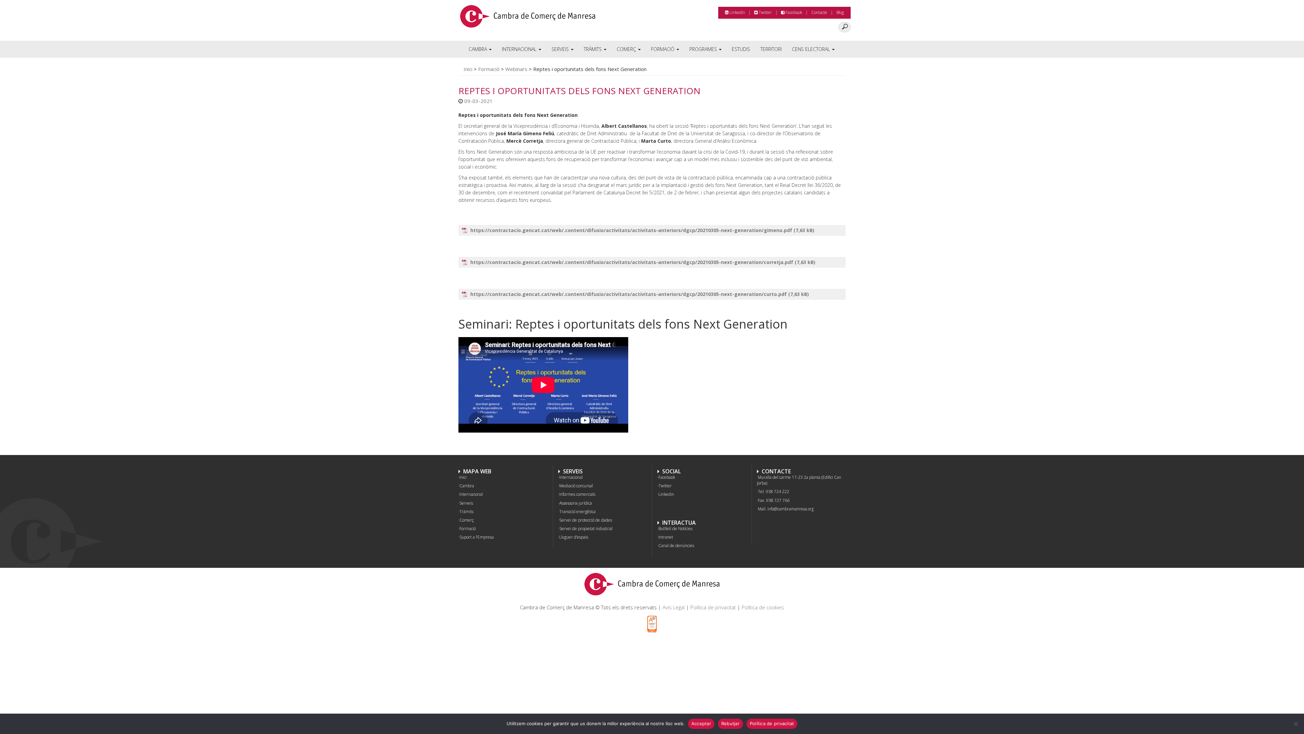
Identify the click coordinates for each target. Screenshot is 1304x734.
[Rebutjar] (1295, 723)
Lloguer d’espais (573, 537)
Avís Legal (674, 607)
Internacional (520, 49)
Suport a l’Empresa (476, 537)
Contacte (819, 12)
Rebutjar (730, 723)
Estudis (741, 49)
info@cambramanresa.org (790, 509)
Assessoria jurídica (575, 503)
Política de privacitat (713, 607)
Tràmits (593, 49)
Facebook (793, 12)
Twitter (765, 12)
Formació (663, 49)
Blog (840, 12)
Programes (703, 49)
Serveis (560, 49)
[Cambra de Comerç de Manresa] (527, 18)
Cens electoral (811, 49)
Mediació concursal (576, 486)
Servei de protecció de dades (585, 520)
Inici (468, 69)
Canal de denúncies (676, 545)
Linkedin (736, 12)
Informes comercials (577, 494)
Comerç (627, 49)
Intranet (665, 537)
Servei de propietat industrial (586, 528)
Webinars (516, 69)
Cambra (478, 49)
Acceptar (701, 723)
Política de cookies (763, 607)
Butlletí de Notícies (675, 528)
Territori (771, 49)
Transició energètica (577, 511)
